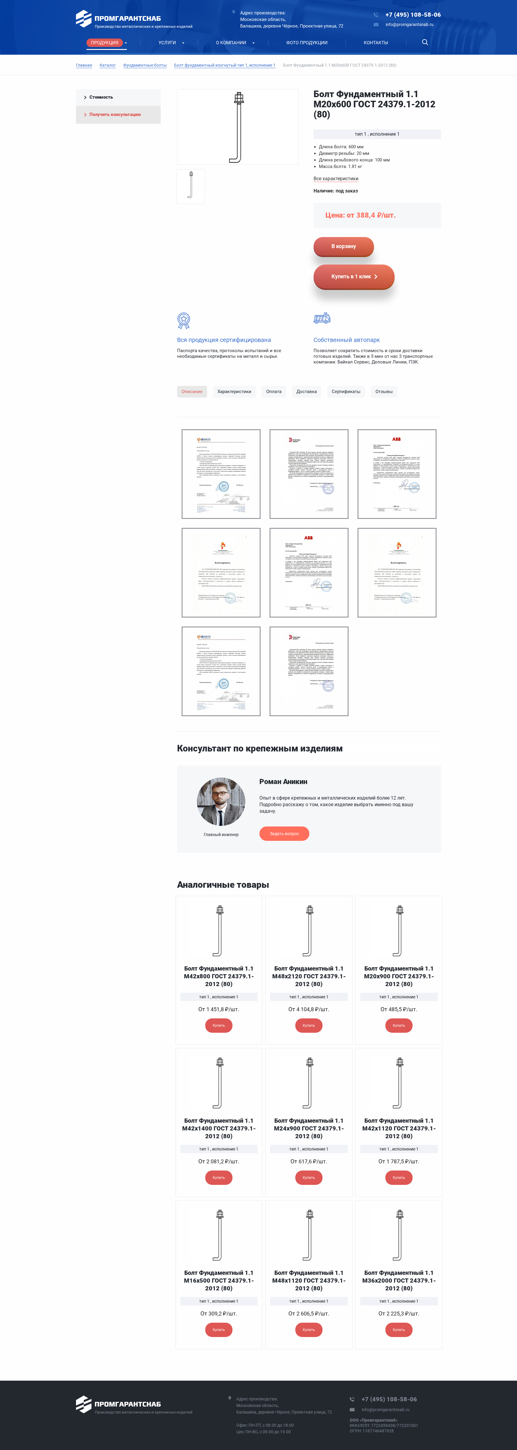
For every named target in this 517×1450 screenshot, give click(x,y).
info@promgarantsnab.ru (410, 24)
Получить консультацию (115, 114)
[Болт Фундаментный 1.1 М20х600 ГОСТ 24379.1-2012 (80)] (237, 126)
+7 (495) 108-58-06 (413, 14)
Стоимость (101, 97)
